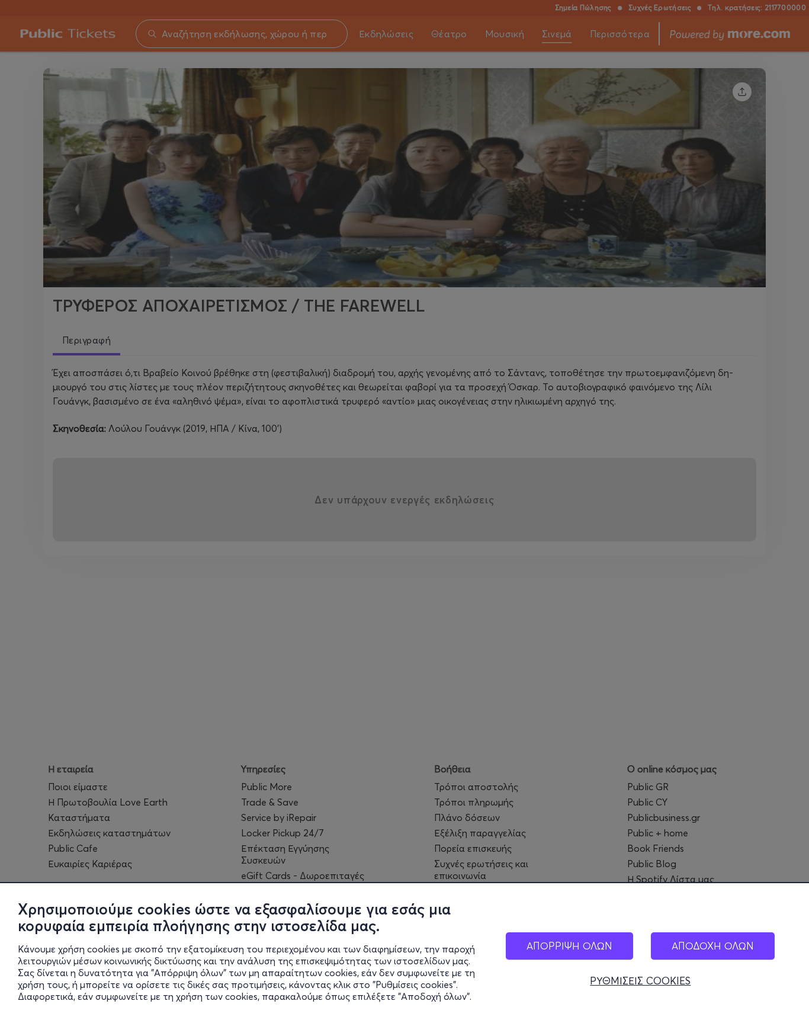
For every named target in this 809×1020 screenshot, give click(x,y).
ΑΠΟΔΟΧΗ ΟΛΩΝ (713, 945)
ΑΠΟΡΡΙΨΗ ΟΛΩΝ (569, 945)
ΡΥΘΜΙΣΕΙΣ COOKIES (640, 981)
